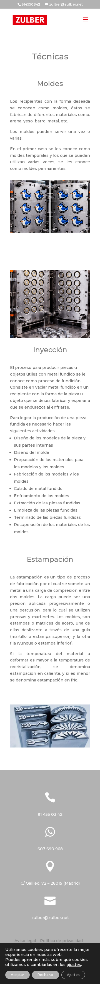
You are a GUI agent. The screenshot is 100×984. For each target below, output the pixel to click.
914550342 (30, 4)
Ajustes (73, 975)
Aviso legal (25, 940)
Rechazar (46, 975)
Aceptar (17, 975)
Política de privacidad (61, 940)
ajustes (74, 964)
